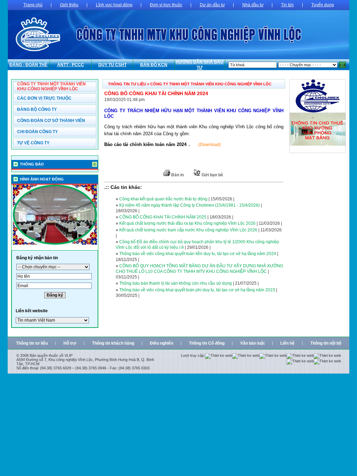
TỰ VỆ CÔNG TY (33, 142)
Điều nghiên (161, 343)
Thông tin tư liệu (32, 343)
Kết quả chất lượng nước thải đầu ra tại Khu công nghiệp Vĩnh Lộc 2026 (187, 223)
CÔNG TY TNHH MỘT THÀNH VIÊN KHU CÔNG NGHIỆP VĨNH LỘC (51, 86)
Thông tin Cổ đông (207, 343)
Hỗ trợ (69, 343)
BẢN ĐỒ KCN (153, 64)
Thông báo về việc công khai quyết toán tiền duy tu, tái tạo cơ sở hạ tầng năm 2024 (197, 253)
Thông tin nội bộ (325, 343)
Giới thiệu (69, 4)
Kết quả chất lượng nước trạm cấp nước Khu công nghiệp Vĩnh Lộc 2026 (188, 230)
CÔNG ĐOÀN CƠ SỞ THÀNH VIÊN (51, 120)
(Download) (209, 144)
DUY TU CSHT (112, 64)
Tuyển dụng (322, 4)
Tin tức (287, 4)
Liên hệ (287, 343)
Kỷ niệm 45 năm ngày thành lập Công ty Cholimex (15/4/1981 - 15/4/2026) (189, 205)
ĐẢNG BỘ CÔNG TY (37, 109)
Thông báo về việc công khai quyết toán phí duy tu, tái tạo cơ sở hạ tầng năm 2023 (197, 289)
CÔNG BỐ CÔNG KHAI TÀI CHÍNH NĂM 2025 (162, 217)
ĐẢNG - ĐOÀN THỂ (28, 64)
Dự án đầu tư (212, 4)
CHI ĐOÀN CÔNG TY (37, 131)
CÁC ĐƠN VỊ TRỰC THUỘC (44, 98)
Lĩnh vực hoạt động (114, 4)
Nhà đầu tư (253, 4)
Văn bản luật (252, 343)
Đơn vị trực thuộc (166, 4)
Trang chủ (33, 4)
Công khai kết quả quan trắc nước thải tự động (163, 199)
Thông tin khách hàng (113, 343)
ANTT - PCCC (70, 64)
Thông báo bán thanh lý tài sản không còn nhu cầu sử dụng (175, 283)
